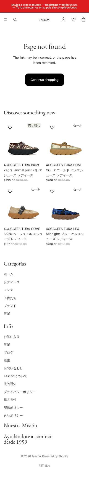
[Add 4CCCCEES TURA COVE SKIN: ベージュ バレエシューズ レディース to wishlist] (10, 191)
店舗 (7, 313)
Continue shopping (45, 80)
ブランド (10, 306)
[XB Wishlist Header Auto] (73, 19)
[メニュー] (5, 19)
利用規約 (44, 465)
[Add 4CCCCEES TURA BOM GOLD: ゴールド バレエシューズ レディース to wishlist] (52, 127)
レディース (12, 282)
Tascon (36, 456)
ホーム (8, 274)
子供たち (10, 298)
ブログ (8, 352)
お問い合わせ (13, 368)
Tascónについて (15, 376)
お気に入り (12, 337)
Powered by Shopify (55, 456)
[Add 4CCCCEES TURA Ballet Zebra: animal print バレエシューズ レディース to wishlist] (10, 127)
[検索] (15, 19)
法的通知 (10, 384)
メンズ (8, 290)
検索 (7, 360)
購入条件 (10, 400)
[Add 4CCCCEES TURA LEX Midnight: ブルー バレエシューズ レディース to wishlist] (52, 191)
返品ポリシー (13, 415)
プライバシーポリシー (20, 392)
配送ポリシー (13, 407)
